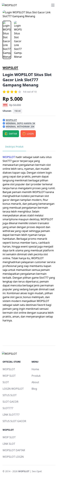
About (35, 382)
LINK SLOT (9, 444)
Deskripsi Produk (14, 146)
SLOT (6, 382)
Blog (34, 388)
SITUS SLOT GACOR (14, 421)
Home (35, 369)
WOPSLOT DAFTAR (14, 450)
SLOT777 (8, 408)
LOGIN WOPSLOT (13, 388)
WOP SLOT (9, 375)
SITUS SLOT (10, 395)
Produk (36, 375)
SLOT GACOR (10, 401)
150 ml (17, 111)
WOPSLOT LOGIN (13, 457)
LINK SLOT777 (11, 414)
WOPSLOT (10, 67)
